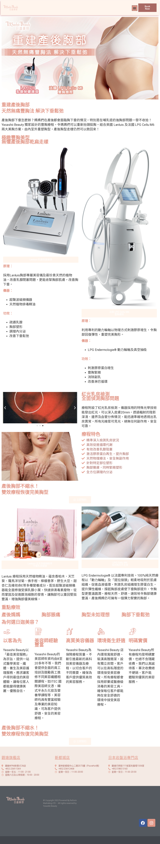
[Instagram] (151, 823)
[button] (134, 8)
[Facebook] (143, 823)
